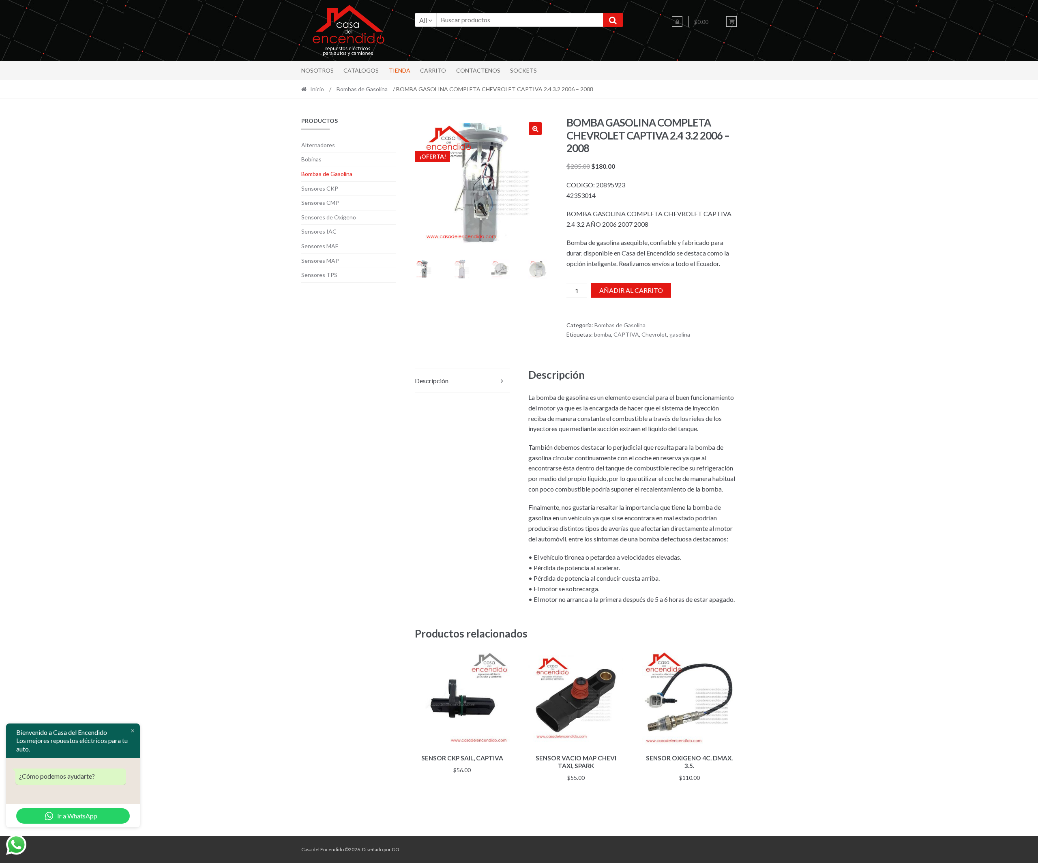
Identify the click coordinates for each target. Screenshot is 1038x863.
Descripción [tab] (431, 380)
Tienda (399, 70)
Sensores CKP (319, 188)
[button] (535, 128)
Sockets (523, 70)
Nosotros (317, 70)
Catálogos (361, 70)
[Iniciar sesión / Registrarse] (677, 21)
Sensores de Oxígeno (328, 217)
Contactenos (478, 70)
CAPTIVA (626, 334)
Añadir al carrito (631, 290)
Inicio (317, 89)
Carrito (433, 70)
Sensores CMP (320, 202)
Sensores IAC (319, 231)
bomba (602, 334)
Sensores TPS (319, 274)
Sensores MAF (319, 246)
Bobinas (311, 159)
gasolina (679, 334)
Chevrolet (654, 334)
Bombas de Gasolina (362, 89)
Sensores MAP (320, 260)
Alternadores (318, 145)
